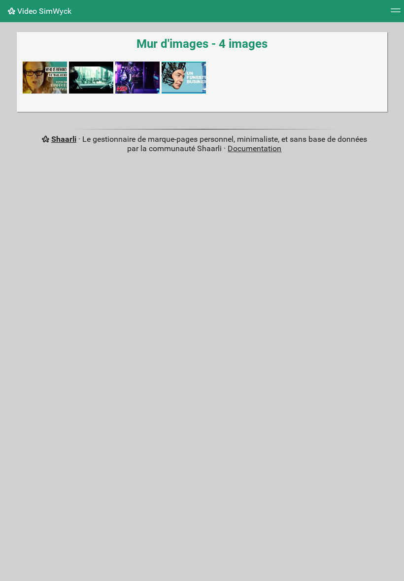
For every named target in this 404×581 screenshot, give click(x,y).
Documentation (254, 148)
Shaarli (63, 139)
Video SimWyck (43, 11)
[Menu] (395, 13)
